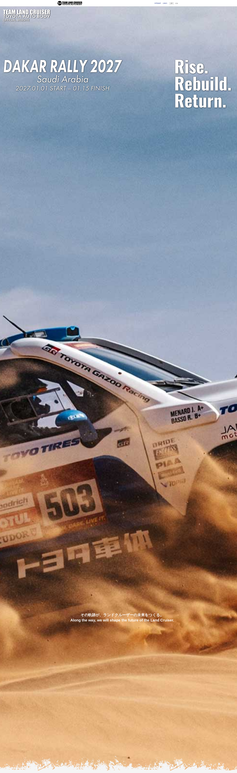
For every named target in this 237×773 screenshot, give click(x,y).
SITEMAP (157, 3)
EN (177, 3)
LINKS (165, 3)
